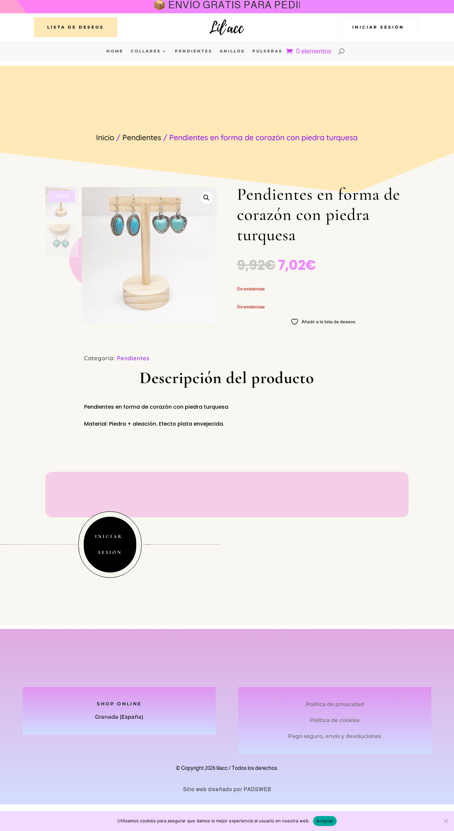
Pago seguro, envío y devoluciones (334, 736)
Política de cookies (335, 720)
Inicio (105, 137)
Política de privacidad (335, 704)
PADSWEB (257, 789)
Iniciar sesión (378, 27)
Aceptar (324, 820)
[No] (445, 821)
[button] (206, 198)
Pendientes (193, 51)
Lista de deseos (75, 27)
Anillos (232, 51)
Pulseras (267, 51)
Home (114, 51)
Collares (146, 51)
